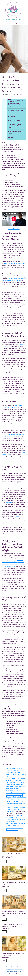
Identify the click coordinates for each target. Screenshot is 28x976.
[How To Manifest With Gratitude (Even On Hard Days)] (14, 949)
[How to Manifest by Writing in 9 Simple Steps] (14, 879)
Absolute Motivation (14, 229)
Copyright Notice (10, 969)
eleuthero (9, 502)
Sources (10, 137)
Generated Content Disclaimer (14, 971)
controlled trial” (17, 815)
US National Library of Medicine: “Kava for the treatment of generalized (16, 809)
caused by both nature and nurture (14, 263)
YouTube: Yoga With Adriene (14, 828)
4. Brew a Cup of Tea (14, 120)
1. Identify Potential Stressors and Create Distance (14, 105)
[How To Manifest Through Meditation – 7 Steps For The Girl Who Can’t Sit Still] (14, 908)
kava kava (19, 517)
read (4, 861)
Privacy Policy (18, 969)
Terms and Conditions (11, 966)
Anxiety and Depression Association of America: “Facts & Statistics (16, 774)
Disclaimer (19, 966)
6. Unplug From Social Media (14, 132)
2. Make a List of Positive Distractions (15, 111)
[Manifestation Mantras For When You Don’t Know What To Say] (14, 850)
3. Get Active (11, 116)
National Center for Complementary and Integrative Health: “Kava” (15, 819)
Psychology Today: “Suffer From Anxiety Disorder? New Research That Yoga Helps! (16, 799)
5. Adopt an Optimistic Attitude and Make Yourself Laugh (16, 126)
